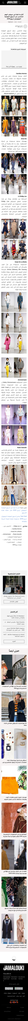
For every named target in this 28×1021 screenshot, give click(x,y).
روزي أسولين (7, 539)
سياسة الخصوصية (20, 1015)
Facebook (21, 977)
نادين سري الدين (19, 25)
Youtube (14, 979)
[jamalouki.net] (14, 2)
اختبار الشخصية (11, 996)
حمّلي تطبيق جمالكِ (14, 984)
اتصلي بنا (22, 1007)
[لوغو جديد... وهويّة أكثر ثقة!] (14, 58)
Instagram (6, 977)
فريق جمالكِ (21, 1011)
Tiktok (20, 979)
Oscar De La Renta (16, 531)
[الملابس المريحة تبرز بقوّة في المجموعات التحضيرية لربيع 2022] (14, 670)
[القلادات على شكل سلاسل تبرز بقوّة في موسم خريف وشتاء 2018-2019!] (14, 855)
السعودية (14, 993)
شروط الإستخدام (7, 1011)
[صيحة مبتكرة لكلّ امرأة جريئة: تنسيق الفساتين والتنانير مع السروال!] (14, 892)
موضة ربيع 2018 (17, 544)
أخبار (24, 996)
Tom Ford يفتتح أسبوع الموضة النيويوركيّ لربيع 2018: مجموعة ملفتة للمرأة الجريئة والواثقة (14, 518)
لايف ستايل (19, 996)
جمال (19, 993)
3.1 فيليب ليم (7, 526)
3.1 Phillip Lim (17, 526)
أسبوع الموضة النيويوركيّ (15, 537)
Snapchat (6, 979)
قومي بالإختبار (14, 601)
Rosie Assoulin (17, 534)
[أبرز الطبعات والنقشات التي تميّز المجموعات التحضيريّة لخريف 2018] (14, 929)
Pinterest (14, 977)
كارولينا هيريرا (11, 542)
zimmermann (7, 534)
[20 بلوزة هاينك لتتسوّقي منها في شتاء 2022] (14, 707)
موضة (23, 993)
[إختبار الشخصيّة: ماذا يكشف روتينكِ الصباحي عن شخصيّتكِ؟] (14, 585)
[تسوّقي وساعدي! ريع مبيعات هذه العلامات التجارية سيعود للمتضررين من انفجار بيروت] (14, 744)
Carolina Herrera (17, 529)
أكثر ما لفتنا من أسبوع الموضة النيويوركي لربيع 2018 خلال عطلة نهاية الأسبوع (14, 510)
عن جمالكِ (9, 1007)
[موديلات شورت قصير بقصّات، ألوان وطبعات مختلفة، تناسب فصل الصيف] (14, 781)
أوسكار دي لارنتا (17, 539)
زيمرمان (19, 542)
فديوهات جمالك (7, 993)
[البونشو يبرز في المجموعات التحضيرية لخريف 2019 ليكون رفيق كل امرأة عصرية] (14, 818)
